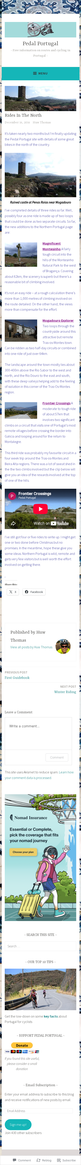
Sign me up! (18, 1124)
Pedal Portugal (40, 44)
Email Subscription (40, 1085)
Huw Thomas (42, 122)
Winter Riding (65, 689)
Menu (43, 73)
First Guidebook (17, 675)
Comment (57, 757)
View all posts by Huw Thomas (31, 647)
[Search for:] (40, 946)
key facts (51, 1016)
